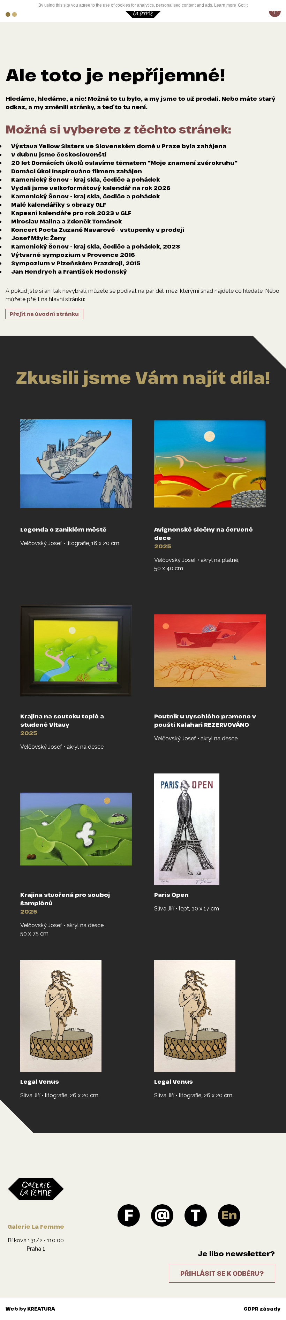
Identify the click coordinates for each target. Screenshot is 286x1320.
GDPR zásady (262, 1308)
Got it (243, 5)
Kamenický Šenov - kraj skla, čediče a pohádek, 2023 (95, 246)
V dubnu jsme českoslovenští (58, 154)
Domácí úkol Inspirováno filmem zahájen (76, 171)
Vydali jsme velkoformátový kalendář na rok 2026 (91, 188)
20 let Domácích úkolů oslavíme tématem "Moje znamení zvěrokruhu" (124, 163)
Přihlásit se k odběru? (222, 1273)
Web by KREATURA (30, 1308)
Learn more (225, 5)
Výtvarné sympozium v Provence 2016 (73, 255)
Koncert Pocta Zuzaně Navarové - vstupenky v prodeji (97, 230)
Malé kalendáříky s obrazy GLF (58, 204)
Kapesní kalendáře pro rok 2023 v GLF (71, 213)
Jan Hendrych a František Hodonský (69, 271)
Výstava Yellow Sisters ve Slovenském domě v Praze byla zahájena (118, 146)
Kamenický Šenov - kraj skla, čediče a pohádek (85, 179)
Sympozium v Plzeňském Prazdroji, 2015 (76, 263)
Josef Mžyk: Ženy (38, 238)
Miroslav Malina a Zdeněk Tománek (66, 221)
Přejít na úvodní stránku (44, 314)
